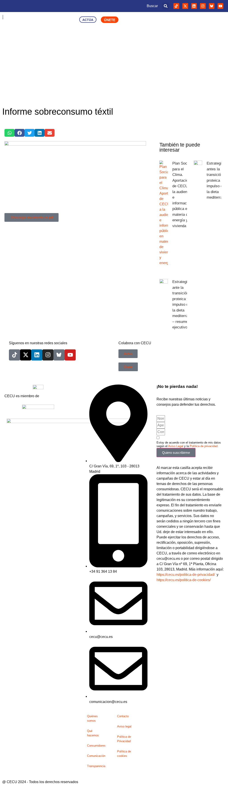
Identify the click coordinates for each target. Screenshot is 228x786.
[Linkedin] (194, 6)
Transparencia (96, 766)
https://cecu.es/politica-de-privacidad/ (186, 574)
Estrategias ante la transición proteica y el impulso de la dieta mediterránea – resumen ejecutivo (183, 304)
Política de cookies (124, 753)
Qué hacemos (93, 733)
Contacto (123, 716)
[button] (165, 6)
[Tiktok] (176, 6)
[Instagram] (203, 6)
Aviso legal (124, 726)
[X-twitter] (185, 6)
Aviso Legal (175, 446)
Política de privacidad (204, 446)
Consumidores (96, 745)
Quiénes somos (92, 718)
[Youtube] (220, 6)
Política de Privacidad (124, 739)
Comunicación (96, 755)
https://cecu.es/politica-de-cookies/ (184, 580)
